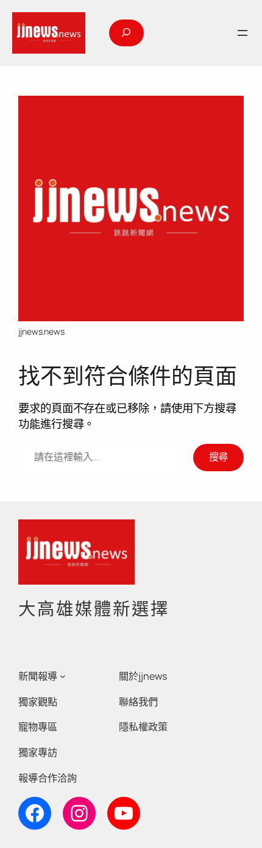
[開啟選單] (242, 33)
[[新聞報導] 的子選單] (63, 676)
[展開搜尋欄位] (126, 33)
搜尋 (218, 456)
